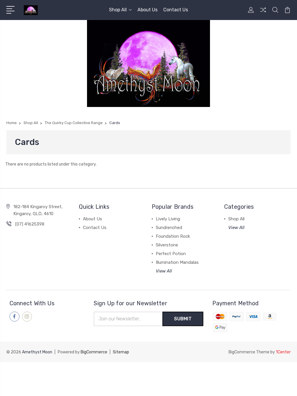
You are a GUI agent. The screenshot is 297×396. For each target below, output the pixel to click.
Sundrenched (169, 227)
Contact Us (175, 9)
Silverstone (167, 245)
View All (164, 271)
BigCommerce (94, 352)
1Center (283, 352)
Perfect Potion (171, 253)
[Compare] (263, 13)
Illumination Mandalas (177, 262)
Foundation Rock (173, 236)
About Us (147, 9)
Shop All (118, 9)
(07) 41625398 (29, 224)
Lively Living (168, 218)
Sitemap (121, 352)
